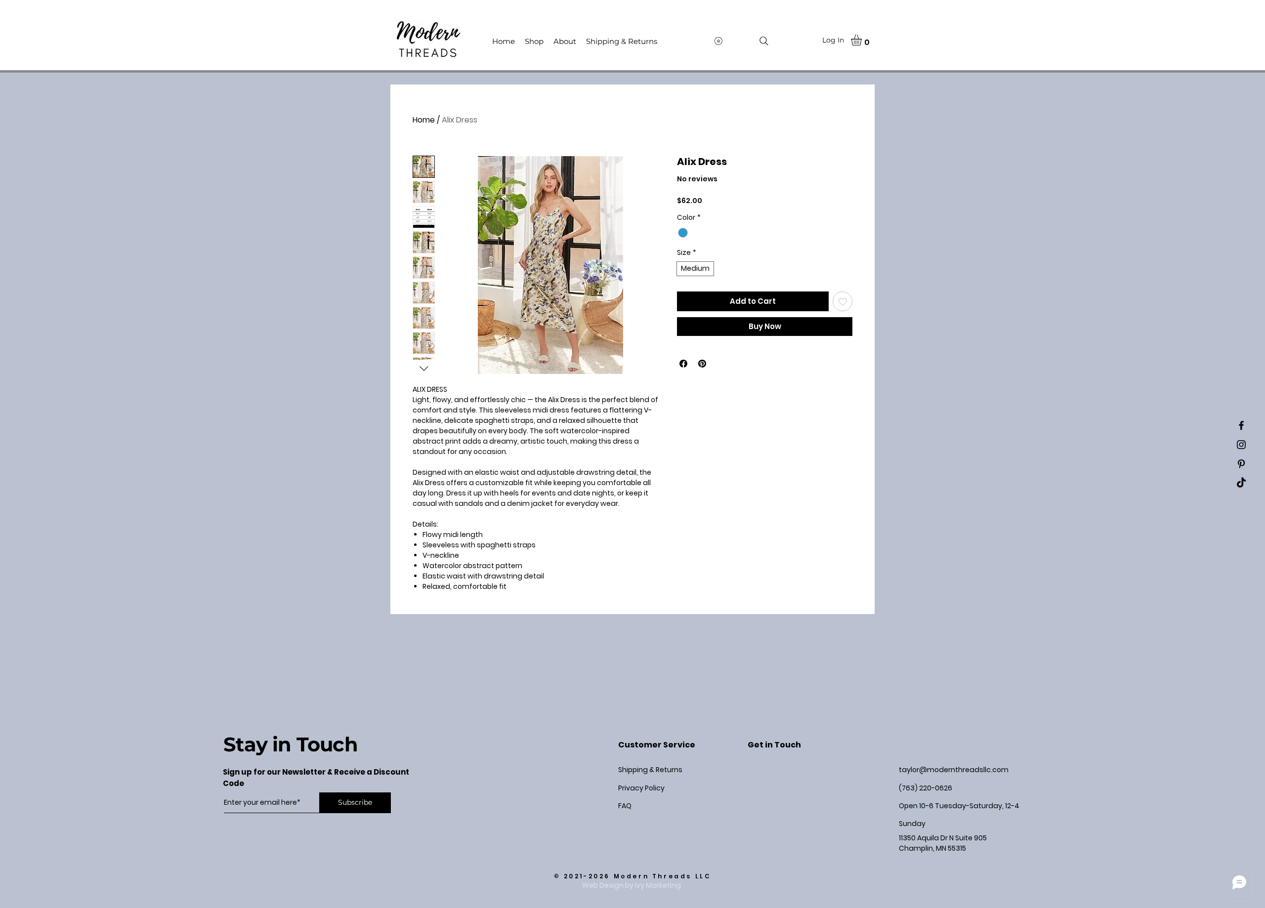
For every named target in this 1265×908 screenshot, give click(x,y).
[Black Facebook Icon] (1241, 425)
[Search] (764, 41)
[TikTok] (1241, 483)
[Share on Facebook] (683, 364)
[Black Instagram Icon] (1241, 445)
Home (424, 119)
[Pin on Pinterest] (702, 364)
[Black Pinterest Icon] (1241, 464)
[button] (863, 40)
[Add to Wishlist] (843, 301)
